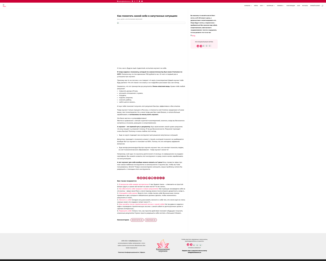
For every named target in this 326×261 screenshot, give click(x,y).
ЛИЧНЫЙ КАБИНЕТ (315, 5)
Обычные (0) (150, 220)
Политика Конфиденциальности (128, 252)
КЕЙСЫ (256, 5)
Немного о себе (125, 200)
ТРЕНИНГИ (280, 5)
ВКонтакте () (137, 220)
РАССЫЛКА (305, 5)
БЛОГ (261, 5)
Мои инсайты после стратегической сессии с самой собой (142, 204)
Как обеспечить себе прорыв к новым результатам (138, 189)
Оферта (142, 252)
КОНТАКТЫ (247, 5)
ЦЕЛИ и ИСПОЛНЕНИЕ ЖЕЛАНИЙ (131, 19)
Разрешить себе (125, 211)
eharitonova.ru (134, 241)
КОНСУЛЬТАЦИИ (291, 5)
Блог (118, 19)
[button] (151, 175)
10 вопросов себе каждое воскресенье (134, 184)
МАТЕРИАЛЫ (270, 5)
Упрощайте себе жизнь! (128, 193)
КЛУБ (298, 5)
